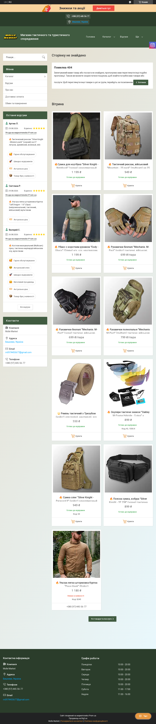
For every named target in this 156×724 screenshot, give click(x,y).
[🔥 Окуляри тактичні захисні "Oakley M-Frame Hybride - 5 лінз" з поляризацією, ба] (128, 383)
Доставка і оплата (14, 96)
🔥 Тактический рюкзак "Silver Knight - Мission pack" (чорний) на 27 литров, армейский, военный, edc (26, 142)
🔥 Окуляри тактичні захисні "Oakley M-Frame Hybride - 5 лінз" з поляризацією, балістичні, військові (128, 415)
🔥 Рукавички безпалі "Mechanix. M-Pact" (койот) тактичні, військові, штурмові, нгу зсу (128, 250)
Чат (145, 716)
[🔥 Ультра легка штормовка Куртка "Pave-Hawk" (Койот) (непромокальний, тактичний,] (76, 554)
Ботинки (142, 82)
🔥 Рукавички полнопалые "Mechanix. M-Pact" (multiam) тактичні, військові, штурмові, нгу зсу (128, 333)
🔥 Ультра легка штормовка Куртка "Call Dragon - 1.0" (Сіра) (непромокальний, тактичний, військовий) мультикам (26, 206)
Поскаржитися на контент (72, 721)
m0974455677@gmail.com (18, 352)
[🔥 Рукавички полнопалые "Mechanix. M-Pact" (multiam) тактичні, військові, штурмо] (128, 301)
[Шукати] (43, 57)
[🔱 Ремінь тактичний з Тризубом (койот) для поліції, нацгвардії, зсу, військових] (76, 383)
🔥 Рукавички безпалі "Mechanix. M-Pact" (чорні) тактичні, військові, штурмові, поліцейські (76, 333)
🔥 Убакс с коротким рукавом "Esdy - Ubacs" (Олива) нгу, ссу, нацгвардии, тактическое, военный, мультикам (76, 250)
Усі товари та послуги (101, 619)
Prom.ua (92, 716)
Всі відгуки (25, 307)
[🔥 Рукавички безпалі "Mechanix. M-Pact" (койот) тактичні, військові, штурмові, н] (128, 218)
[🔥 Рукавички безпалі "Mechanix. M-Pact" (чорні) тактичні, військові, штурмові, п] (76, 301)
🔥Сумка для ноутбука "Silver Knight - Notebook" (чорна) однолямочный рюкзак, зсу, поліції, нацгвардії (76, 168)
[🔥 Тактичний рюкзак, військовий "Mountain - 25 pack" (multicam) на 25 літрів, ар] (128, 135)
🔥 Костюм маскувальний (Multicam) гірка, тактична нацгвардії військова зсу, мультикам (26, 248)
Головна (90, 37)
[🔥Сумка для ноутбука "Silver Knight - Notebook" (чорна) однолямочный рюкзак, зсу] (76, 135)
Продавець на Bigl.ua (78, 718)
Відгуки (124, 37)
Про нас (9, 90)
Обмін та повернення (16, 103)
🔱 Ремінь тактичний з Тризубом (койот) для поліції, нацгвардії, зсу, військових (76, 417)
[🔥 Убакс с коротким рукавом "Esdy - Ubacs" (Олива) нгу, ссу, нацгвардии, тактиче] (76, 218)
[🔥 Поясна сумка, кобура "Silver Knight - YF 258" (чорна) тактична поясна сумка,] (128, 469)
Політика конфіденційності (96, 721)
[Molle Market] (10, 36)
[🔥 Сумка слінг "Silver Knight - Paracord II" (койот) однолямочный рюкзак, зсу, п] (76, 469)
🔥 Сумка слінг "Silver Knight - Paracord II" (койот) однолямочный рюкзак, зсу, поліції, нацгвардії (76, 501)
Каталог (107, 37)
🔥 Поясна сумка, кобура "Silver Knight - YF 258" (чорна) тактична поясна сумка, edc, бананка (128, 502)
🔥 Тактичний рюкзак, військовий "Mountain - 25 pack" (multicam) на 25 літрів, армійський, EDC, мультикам (128, 168)
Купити (79, 185)
